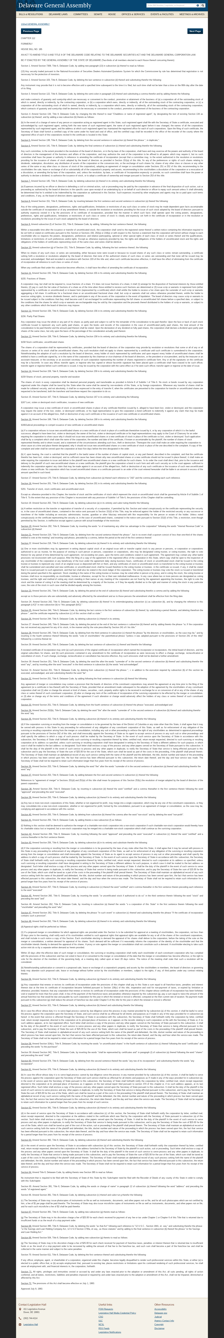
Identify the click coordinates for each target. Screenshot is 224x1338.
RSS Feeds (104, 1328)
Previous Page (31, 31)
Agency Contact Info (164, 1320)
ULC (101, 1320)
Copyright (158, 1324)
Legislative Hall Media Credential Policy (117, 1313)
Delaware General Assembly (55, 5)
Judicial (158, 1317)
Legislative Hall (30, 1324)
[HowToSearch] (197, 5)
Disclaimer (159, 1328)
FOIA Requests (106, 1309)
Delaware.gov (160, 1313)
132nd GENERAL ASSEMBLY (35, 24)
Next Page (195, 31)
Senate (98, 14)
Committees (80, 14)
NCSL (101, 1324)
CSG (101, 1317)
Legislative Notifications (110, 1332)
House (112, 14)
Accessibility (160, 1309)
